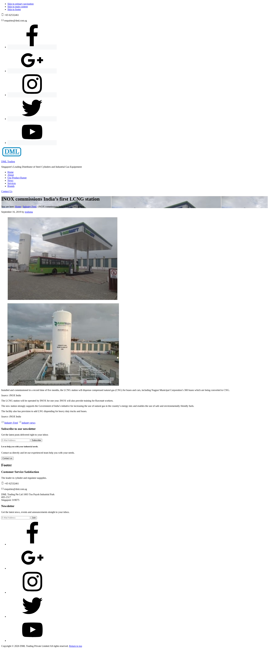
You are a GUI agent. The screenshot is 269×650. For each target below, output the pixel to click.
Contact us (7, 458)
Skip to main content (17, 6)
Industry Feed (11, 422)
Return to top (75, 646)
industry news (28, 422)
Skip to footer (14, 9)
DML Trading (8, 161)
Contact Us (6, 191)
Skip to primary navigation (20, 3)
